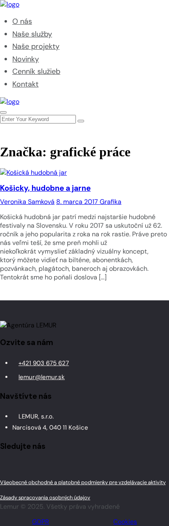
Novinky (25, 59)
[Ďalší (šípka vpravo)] (154, 263)
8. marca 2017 (78, 201)
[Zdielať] (124, 9)
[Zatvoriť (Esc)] (142, 9)
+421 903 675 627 (43, 363)
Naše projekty (35, 46)
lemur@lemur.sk (41, 377)
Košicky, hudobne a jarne (45, 188)
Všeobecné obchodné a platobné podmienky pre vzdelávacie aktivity (83, 482)
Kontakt (25, 84)
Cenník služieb (36, 71)
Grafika (110, 201)
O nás (22, 21)
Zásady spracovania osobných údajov (45, 497)
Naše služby (32, 34)
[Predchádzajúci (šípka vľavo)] (14, 263)
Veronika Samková (27, 201)
